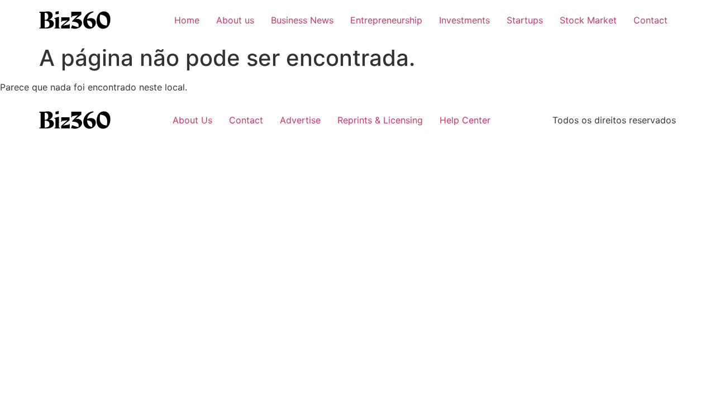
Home (186, 20)
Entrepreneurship (386, 20)
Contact (650, 20)
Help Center (465, 120)
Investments (464, 20)
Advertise (300, 120)
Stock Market (588, 20)
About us (235, 20)
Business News (302, 20)
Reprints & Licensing (380, 120)
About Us (192, 120)
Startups (525, 20)
